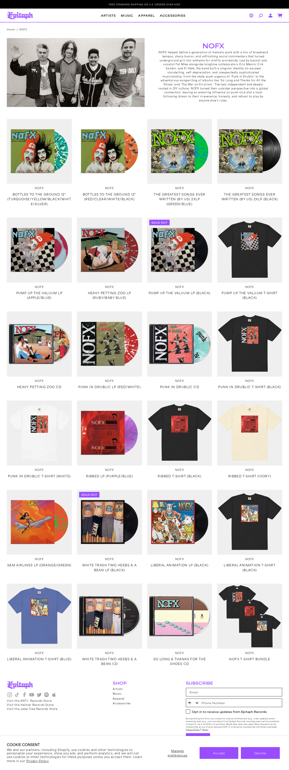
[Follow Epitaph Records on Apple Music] (54, 696)
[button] (260, 15)
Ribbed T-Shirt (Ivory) (249, 476)
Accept (219, 753)
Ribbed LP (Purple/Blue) (109, 476)
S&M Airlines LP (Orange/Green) (39, 565)
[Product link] (39, 151)
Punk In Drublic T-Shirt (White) (39, 476)
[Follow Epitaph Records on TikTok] (17, 696)
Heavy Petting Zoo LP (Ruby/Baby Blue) (109, 295)
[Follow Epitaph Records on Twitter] (39, 696)
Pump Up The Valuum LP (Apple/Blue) (39, 295)
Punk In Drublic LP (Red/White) (109, 386)
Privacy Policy (37, 760)
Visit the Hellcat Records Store (30, 704)
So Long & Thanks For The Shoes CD (179, 661)
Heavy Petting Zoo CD (39, 386)
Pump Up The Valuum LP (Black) (179, 293)
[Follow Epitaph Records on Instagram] (9, 696)
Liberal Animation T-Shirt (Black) (250, 567)
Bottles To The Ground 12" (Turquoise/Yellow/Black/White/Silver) (39, 199)
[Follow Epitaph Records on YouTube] (31, 696)
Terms (205, 729)
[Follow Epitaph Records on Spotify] (46, 696)
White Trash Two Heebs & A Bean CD (109, 661)
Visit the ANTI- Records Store (29, 700)
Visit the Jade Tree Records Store (32, 708)
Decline (260, 753)
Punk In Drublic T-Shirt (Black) (249, 386)
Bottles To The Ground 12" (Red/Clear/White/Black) (109, 196)
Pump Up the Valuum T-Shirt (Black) (249, 295)
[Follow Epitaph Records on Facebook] (24, 696)
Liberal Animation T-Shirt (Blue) (39, 659)
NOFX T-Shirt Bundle (249, 659)
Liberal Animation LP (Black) (179, 565)
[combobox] (192, 703)
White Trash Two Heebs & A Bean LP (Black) (109, 567)
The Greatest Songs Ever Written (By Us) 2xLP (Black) (250, 196)
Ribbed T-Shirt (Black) (179, 476)
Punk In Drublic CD (179, 386)
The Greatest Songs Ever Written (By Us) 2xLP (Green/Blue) (179, 199)
